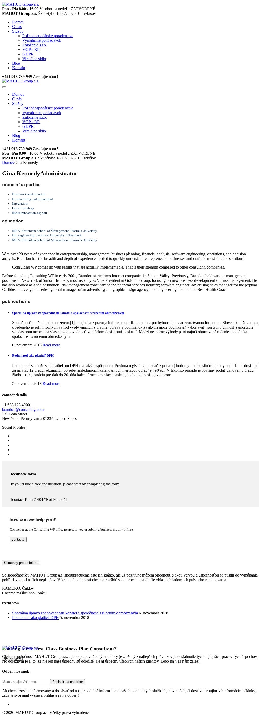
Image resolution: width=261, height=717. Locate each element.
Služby (17, 31)
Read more (51, 345)
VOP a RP (31, 49)
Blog (16, 63)
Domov (18, 22)
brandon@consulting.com (23, 409)
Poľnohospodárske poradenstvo (47, 36)
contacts (18, 539)
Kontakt (18, 68)
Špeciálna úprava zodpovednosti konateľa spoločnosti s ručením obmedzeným (68, 313)
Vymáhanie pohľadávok (41, 40)
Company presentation (20, 563)
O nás (17, 26)
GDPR (28, 54)
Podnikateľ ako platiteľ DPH (33, 355)
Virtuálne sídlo (34, 59)
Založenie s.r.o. (34, 45)
